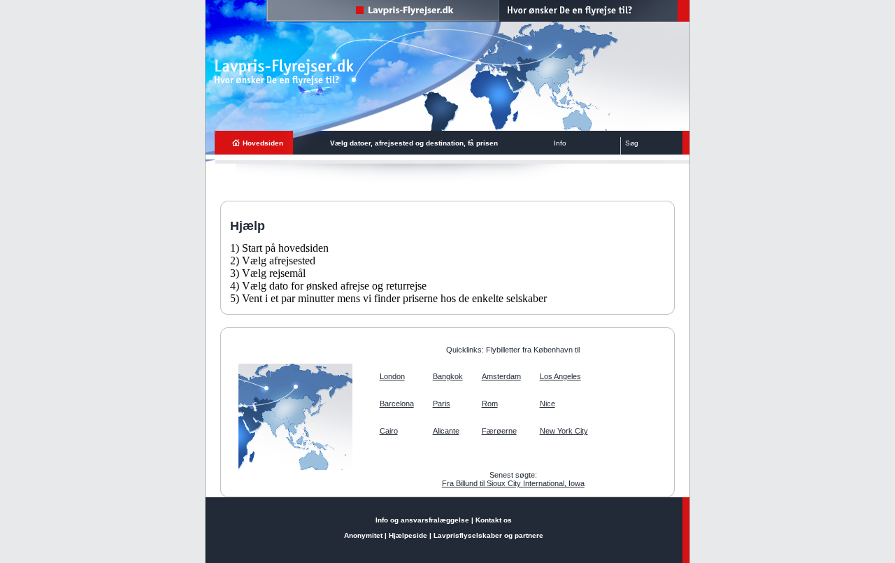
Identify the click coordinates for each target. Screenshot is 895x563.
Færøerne (499, 431)
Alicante (446, 431)
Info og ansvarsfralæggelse (422, 520)
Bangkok (448, 376)
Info (560, 143)
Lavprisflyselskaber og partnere (488, 535)
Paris (441, 403)
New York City (564, 431)
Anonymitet (363, 535)
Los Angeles (560, 376)
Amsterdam (501, 376)
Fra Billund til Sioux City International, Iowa (513, 483)
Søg (631, 143)
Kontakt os (493, 520)
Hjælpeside (408, 535)
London (392, 376)
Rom (490, 403)
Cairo (389, 431)
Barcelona (397, 403)
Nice (547, 403)
